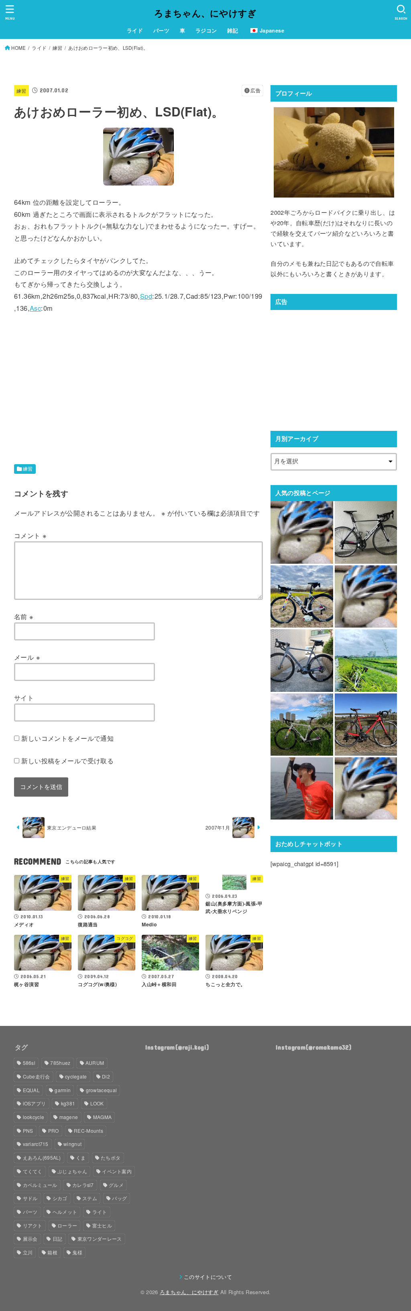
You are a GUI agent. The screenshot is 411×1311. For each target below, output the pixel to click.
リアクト (33, 1225)
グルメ (116, 1184)
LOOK (97, 1103)
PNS (28, 1130)
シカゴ (60, 1198)
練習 (21, 90)
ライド (135, 30)
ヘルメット (65, 1211)
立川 (28, 1252)
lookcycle (34, 1116)
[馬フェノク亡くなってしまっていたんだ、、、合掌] (302, 532)
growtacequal (101, 1090)
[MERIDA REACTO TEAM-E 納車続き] (366, 532)
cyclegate (76, 1076)
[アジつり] (302, 788)
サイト (24, 697)
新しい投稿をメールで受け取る (67, 760)
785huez (60, 1062)
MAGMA (102, 1116)
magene (68, 1116)
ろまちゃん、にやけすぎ (205, 12)
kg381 (68, 1103)
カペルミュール (40, 1184)
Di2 (106, 1076)
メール (27, 657)
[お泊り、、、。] (366, 788)
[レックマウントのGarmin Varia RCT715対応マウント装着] (366, 660)
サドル (30, 1198)
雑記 (232, 30)
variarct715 (36, 1143)
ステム (89, 1198)
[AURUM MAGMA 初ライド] (302, 660)
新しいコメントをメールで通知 (67, 738)
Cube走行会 (36, 1076)
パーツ (161, 30)
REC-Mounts (88, 1130)
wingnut (72, 1143)
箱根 (52, 1252)
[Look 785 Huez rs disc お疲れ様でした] (302, 724)
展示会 (30, 1238)
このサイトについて (208, 1276)
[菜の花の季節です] (302, 596)
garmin (63, 1090)
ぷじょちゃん (72, 1171)
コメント (30, 535)
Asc (35, 308)
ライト (99, 1211)
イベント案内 (117, 1171)
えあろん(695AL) (42, 1157)
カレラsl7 (83, 1184)
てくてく (33, 1171)
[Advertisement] (81, 381)
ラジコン (206, 30)
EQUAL (31, 1090)
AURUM (94, 1062)
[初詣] (366, 596)
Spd (146, 296)
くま (81, 1157)
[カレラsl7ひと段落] (366, 724)
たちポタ (110, 1157)
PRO (53, 1130)
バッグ (119, 1198)
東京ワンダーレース (99, 1238)
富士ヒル (102, 1225)
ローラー (67, 1225)
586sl (29, 1062)
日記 (58, 1238)
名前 (24, 616)
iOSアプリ (34, 1103)
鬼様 (77, 1252)
